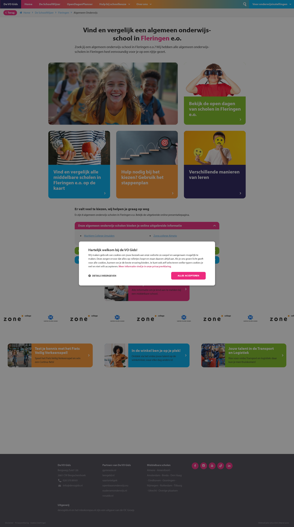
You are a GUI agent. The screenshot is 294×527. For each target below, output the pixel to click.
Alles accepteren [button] (188, 275)
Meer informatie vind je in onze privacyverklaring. (145, 266)
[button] (102, 276)
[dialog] (147, 263)
